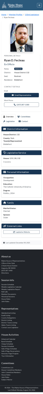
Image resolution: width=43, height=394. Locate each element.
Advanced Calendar (8, 339)
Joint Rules (5, 301)
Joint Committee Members (11, 372)
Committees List (7, 367)
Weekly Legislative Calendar (11, 287)
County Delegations (8, 318)
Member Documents (8, 294)
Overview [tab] (10, 116)
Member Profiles (15, 14)
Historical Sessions (8, 297)
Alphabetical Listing (8, 313)
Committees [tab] (25, 116)
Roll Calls (4, 292)
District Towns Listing (9, 323)
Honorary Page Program (9, 353)
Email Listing (5, 315)
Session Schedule (7, 284)
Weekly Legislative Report (10, 289)
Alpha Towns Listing (8, 325)
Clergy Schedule (7, 344)
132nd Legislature (32, 14)
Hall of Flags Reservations (10, 351)
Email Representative (23, 95)
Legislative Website (23, 232)
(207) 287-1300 (23, 104)
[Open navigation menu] (39, 5)
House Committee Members (11, 370)
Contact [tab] (25, 121)
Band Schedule (6, 341)
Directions (5, 273)
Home (3, 14)
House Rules (5, 299)
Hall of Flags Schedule (9, 349)
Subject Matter (6, 380)
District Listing (6, 320)
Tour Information (7, 356)
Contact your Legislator (9, 327)
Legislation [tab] (10, 121)
